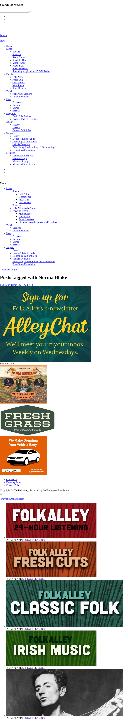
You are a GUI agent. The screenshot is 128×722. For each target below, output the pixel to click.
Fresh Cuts (17, 79)
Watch (9, 91)
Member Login (19, 158)
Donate (16, 136)
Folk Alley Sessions (22, 93)
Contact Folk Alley (21, 130)
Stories (15, 107)
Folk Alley (17, 77)
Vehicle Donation (21, 144)
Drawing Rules (13, 482)
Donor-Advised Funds (23, 138)
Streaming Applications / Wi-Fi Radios (31, 71)
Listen (9, 48)
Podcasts (16, 54)
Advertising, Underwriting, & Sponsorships (33, 147)
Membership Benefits (23, 155)
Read (8, 99)
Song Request (19, 88)
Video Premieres (20, 96)
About (9, 122)
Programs (11, 113)
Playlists (10, 74)
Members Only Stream (23, 164)
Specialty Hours (20, 60)
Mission (16, 127)
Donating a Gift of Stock (24, 141)
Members (10, 152)
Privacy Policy (13, 485)
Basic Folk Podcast (21, 116)
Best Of (16, 110)
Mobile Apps (18, 63)
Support (10, 133)
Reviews (16, 105)
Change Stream (16, 498)
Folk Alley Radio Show (24, 208)
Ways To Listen (20, 211)
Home (9, 46)
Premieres (17, 102)
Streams (16, 51)
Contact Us (11, 479)
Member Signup (20, 161)
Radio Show (18, 57)
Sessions (16, 227)
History (16, 124)
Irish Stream (18, 85)
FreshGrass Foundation (23, 150)
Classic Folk (18, 82)
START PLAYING (35, 540)
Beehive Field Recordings (25, 119)
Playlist (4, 498)
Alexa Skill (18, 65)
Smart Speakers (20, 68)
